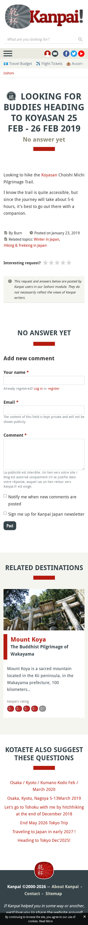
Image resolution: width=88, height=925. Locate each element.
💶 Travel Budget (18, 63)
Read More (46, 921)
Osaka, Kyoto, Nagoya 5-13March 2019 (44, 798)
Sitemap (54, 893)
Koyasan (49, 175)
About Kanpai (65, 886)
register (54, 388)
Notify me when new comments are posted (42, 500)
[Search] (80, 39)
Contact (32, 893)
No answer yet (44, 139)
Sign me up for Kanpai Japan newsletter (46, 514)
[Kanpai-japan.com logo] (44, 16)
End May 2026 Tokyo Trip (44, 822)
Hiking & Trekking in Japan (25, 245)
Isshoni (9, 73)
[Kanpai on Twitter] (74, 53)
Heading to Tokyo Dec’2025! (44, 840)
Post (10, 526)
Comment (15, 435)
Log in (38, 388)
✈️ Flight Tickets (49, 63)
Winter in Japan (46, 239)
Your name (16, 372)
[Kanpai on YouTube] (81, 53)
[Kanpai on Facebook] (66, 53)
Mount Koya (28, 639)
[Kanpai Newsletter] (55, 53)
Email (11, 402)
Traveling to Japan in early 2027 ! (44, 831)
